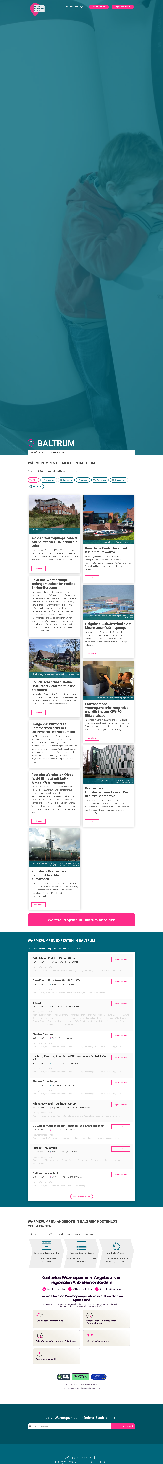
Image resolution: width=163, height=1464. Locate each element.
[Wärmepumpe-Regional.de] (37, 9)
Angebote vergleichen (122, 7)
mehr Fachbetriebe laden (81, 1196)
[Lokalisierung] (29, 1426)
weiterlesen (38, 568)
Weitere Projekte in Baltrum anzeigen (81, 920)
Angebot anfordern (120, 959)
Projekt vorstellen (99, 7)
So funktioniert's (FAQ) (76, 7)
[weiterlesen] (54, 514)
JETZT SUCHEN (123, 1426)
